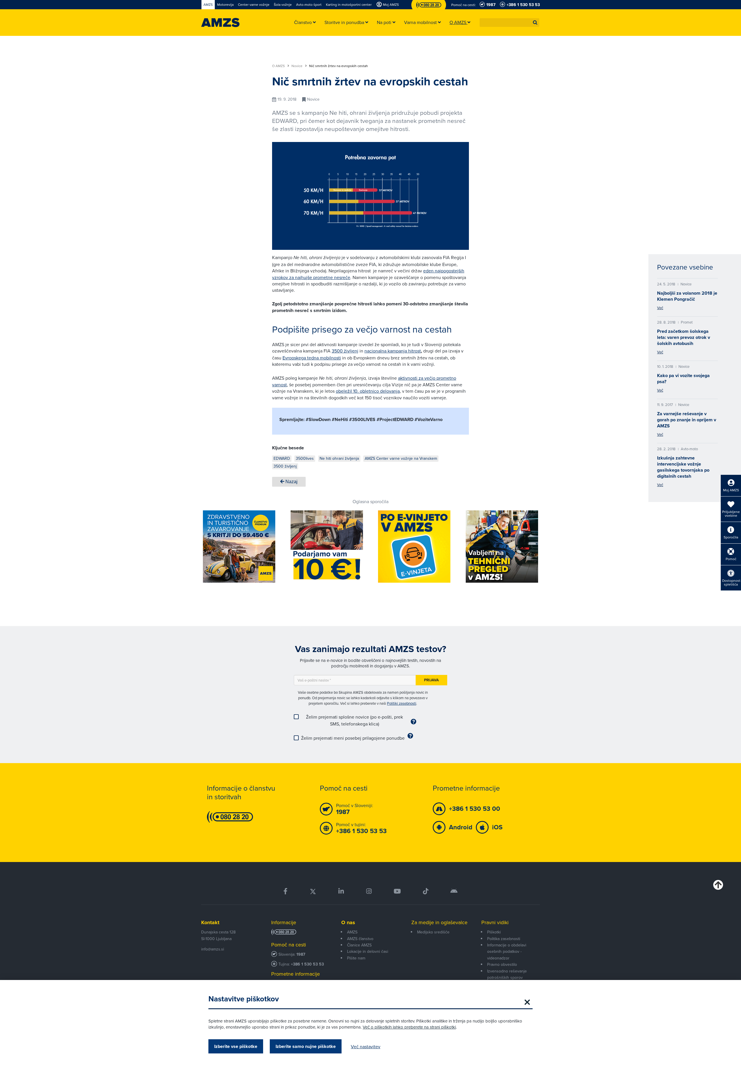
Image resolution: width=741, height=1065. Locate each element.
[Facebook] (285, 891)
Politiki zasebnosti (401, 703)
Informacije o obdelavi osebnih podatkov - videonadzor (506, 951)
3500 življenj (345, 351)
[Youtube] (397, 891)
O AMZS (279, 66)
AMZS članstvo (360, 939)
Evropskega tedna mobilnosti (312, 358)
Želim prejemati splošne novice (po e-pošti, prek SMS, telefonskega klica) (354, 720)
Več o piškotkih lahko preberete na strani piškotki (409, 1027)
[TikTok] (426, 891)
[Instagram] (368, 891)
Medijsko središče (433, 932)
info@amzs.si (212, 949)
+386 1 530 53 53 (307, 964)
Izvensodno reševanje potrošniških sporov (507, 974)
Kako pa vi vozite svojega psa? (683, 378)
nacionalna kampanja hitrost (392, 351)
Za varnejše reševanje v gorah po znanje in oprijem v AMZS (686, 419)
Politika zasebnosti (503, 939)
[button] (535, 23)
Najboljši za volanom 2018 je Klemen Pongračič (687, 296)
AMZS (352, 932)
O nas (348, 922)
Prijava (431, 680)
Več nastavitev (365, 1046)
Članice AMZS (359, 945)
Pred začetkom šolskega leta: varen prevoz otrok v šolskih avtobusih (683, 337)
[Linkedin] (341, 891)
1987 (300, 954)
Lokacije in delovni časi (367, 951)
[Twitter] (313, 891)
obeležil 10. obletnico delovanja (368, 391)
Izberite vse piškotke (235, 1046)
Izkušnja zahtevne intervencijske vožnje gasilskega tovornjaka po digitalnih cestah (683, 467)
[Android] (454, 891)
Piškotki (494, 932)
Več (660, 307)
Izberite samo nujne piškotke (306, 1046)
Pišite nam (356, 958)
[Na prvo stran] (220, 22)
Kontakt (210, 922)
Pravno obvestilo (502, 964)
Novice (297, 66)
